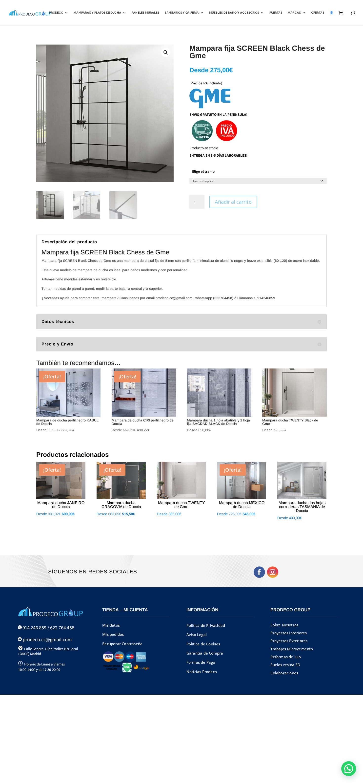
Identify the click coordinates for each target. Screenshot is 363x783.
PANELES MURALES (145, 13)
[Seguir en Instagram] (272, 572)
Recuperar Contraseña (122, 643)
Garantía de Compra (204, 653)
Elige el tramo (203, 171)
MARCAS (294, 13)
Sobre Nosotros (284, 624)
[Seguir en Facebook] (259, 572)
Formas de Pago (200, 662)
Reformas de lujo (285, 656)
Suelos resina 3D (285, 664)
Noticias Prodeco (201, 671)
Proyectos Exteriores (288, 640)
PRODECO (56, 13)
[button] (165, 52)
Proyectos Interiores (288, 632)
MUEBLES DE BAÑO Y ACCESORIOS (234, 13)
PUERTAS (275, 13)
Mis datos (111, 625)
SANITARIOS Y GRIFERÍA (182, 13)
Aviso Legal (196, 634)
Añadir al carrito (233, 201)
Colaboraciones (284, 672)
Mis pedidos (113, 634)
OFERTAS (317, 13)
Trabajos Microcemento (291, 648)
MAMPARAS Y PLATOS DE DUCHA (97, 13)
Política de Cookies (203, 643)
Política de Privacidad (205, 625)
